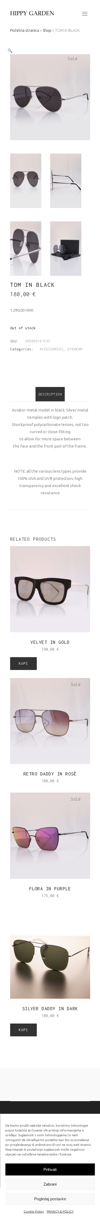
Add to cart (37, 649)
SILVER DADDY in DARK (50, 1008)
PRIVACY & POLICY (60, 1211)
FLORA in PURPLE (50, 888)
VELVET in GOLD (50, 642)
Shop (47, 30)
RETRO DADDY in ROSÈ (50, 774)
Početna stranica (24, 30)
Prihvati (50, 1169)
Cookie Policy (34, 1211)
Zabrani (50, 1184)
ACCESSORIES (51, 349)
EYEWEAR (74, 349)
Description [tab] (50, 394)
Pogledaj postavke (50, 1199)
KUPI (23, 663)
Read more (39, 781)
